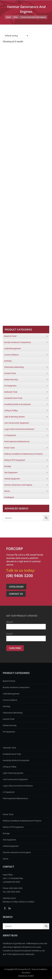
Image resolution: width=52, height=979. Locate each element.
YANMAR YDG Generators (26, 210)
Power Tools (8, 814)
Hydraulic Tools (9, 748)
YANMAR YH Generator (26, 299)
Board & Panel (9, 681)
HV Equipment (9, 732)
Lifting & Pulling (9, 767)
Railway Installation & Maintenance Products (22, 821)
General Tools (8, 719)
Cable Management (11, 694)
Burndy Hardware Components (16, 687)
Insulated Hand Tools (12, 754)
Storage (6, 833)
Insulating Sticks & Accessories (16, 760)
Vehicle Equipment (11, 846)
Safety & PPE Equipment (13, 827)
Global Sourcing (9, 725)
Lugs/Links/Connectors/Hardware (18, 786)
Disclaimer (26, 973)
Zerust (5, 859)
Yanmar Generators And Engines (17, 852)
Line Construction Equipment (15, 779)
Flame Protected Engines (26, 76)
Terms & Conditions (39, 969)
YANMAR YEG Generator (26, 255)
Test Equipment (9, 840)
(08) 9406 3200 (19, 575)
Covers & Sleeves (10, 700)
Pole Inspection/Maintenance (15, 798)
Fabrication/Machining (12, 713)
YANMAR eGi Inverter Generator (26, 165)
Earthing (6, 706)
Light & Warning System (13, 773)
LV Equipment (9, 792)
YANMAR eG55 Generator (26, 120)
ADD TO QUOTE (24, 86)
